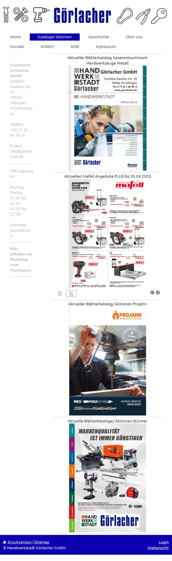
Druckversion (20, 541)
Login (164, 541)
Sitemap (41, 541)
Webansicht (158, 547)
